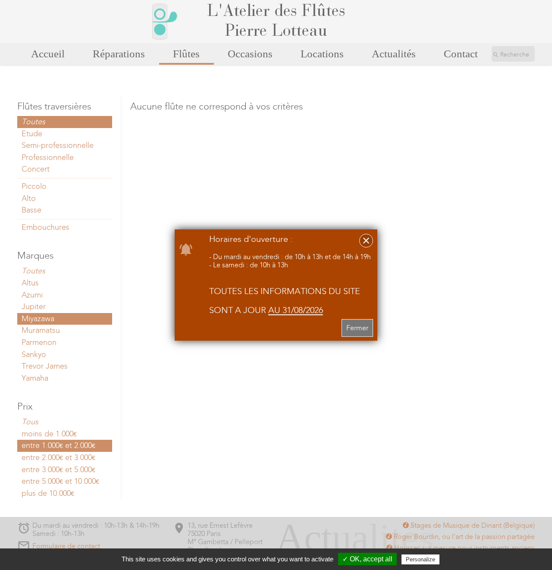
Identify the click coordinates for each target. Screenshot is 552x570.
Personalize (420, 559)
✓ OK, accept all (367, 559)
